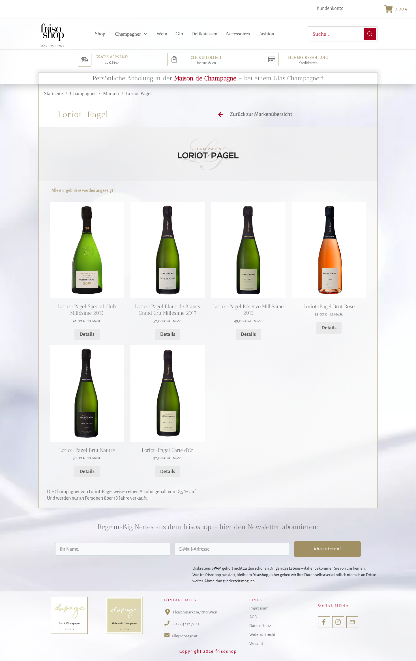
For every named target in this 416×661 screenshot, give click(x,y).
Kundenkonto (330, 8)
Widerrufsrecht (262, 634)
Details (87, 334)
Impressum (259, 608)
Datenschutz (260, 626)
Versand (256, 643)
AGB (253, 617)
